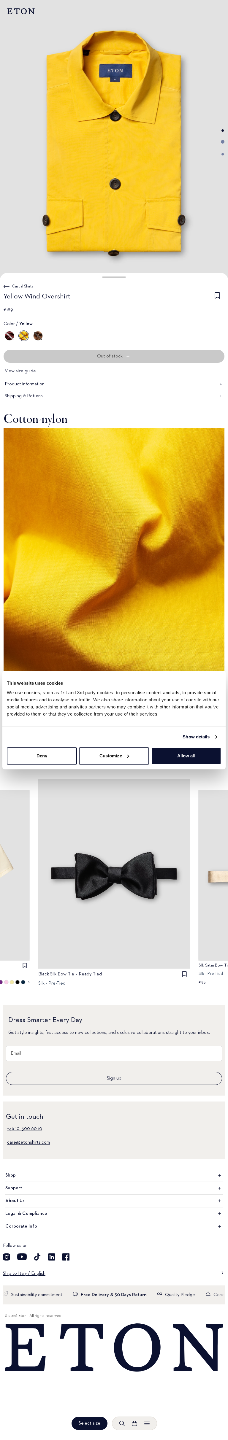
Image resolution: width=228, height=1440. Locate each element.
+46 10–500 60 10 (24, 1128)
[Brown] (38, 336)
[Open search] (122, 1423)
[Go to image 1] (222, 130)
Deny (42, 755)
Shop (10, 1175)
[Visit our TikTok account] (37, 1257)
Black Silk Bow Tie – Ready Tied (70, 974)
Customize (110, 755)
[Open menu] (147, 1423)
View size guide (20, 371)
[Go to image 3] (222, 154)
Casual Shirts (22, 286)
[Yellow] (23, 336)
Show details (196, 736)
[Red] (9, 336)
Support (13, 1188)
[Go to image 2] (222, 142)
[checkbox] (217, 297)
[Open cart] (134, 1423)
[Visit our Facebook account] (65, 1257)
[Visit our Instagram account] (6, 1257)
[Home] (114, 1347)
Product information (25, 384)
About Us (15, 1201)
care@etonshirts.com (28, 1142)
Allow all (186, 755)
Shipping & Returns (24, 396)
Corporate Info (21, 1226)
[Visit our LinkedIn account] (51, 1257)
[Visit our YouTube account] (22, 1257)
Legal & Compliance (26, 1213)
